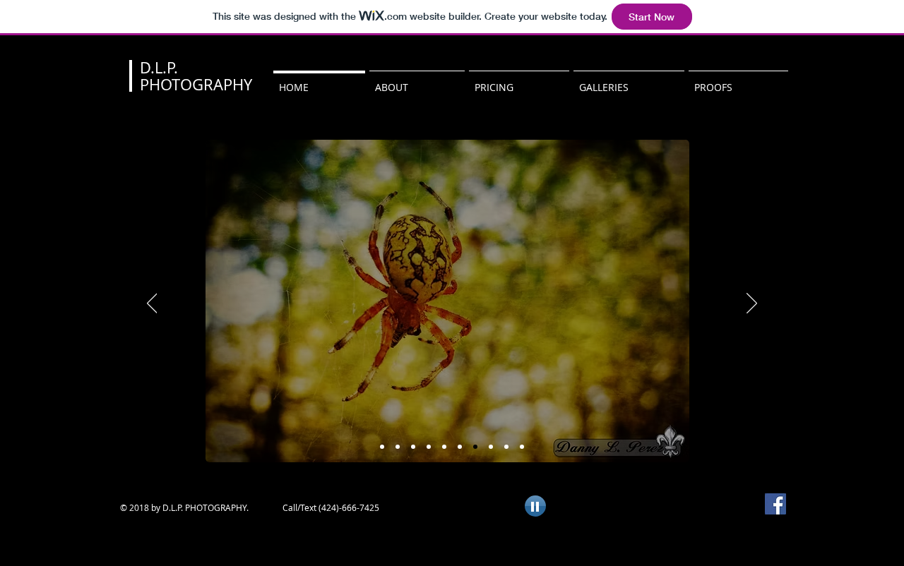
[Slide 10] (522, 447)
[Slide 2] (398, 447)
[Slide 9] (506, 447)
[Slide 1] (382, 447)
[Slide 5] (475, 447)
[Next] (752, 304)
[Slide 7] (444, 447)
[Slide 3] (413, 447)
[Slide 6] (429, 447)
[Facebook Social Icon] (775, 503)
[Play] (535, 506)
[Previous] (152, 304)
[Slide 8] (460, 447)
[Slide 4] (491, 447)
